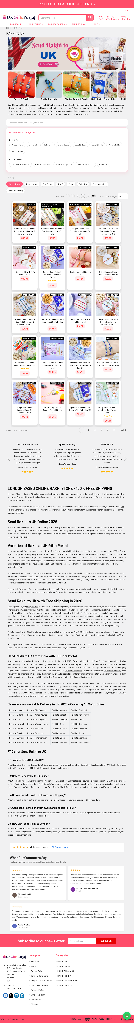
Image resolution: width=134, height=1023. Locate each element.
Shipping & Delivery (39, 985)
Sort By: (11, 177)
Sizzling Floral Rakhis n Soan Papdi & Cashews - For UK (80, 365)
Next (124, 86)
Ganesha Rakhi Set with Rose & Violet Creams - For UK (52, 365)
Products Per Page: (108, 196)
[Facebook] (5, 995)
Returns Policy (37, 990)
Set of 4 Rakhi (114, 145)
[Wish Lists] (101, 18)
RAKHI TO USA (35, 24)
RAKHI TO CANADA (56, 24)
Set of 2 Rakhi (80, 145)
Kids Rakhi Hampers (86, 164)
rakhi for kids (54, 576)
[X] (11, 995)
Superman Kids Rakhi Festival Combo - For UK (24, 363)
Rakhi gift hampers (73, 670)
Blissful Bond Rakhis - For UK (80, 273)
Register (115, 19)
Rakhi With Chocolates (20, 164)
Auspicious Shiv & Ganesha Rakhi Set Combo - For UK (24, 410)
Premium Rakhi (17, 145)
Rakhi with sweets (112, 670)
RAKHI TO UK (15, 24)
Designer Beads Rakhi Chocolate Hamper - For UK (80, 231)
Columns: (60, 196)
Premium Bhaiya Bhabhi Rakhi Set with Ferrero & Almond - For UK (24, 231)
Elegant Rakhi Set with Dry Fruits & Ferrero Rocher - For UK (108, 322)
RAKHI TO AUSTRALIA (67, 980)
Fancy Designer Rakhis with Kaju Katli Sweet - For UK (108, 410)
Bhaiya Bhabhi (63, 145)
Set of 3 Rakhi (97, 145)
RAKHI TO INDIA (79, 24)
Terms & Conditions (39, 975)
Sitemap (34, 1004)
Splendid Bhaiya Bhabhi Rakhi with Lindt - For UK (80, 408)
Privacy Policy (37, 971)
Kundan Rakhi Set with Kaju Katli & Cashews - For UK (52, 274)
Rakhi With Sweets (42, 164)
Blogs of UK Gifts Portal (41, 980)
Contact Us (36, 999)
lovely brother (32, 606)
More (95, 24)
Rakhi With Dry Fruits (64, 164)
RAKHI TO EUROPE (65, 985)
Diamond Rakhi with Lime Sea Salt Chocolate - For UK (52, 231)
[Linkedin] (22, 995)
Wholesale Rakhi (38, 994)
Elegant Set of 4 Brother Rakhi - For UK (80, 320)
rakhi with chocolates (29, 576)
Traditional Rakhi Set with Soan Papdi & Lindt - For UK (52, 322)
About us (35, 961)
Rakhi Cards (104, 164)
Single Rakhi (33, 145)
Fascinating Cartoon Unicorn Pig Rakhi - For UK (52, 410)
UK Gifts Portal (118, 551)
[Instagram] (16, 995)
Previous (9, 86)
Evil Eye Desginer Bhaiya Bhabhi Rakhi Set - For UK (108, 363)
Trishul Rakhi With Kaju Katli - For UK (25, 273)
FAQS (33, 966)
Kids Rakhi (48, 145)
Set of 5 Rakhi (17, 151)
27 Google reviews (60, 847)
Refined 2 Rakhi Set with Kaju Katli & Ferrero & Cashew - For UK (24, 322)
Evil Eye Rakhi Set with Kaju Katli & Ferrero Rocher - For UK (108, 231)
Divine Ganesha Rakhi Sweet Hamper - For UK (108, 273)
